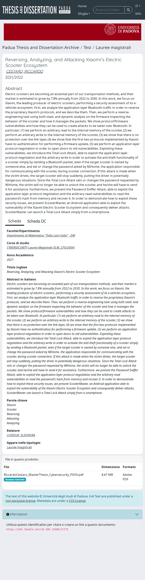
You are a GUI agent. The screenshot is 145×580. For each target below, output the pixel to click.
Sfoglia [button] (83, 14)
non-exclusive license (20, 501)
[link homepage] (37, 9)
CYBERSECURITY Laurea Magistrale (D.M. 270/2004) (41, 247)
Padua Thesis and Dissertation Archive (40, 47)
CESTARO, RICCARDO (24, 71)
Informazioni (18, 514)
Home (82, 6)
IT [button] (136, 6)
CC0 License (77, 501)
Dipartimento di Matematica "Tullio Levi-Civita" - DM (41, 235)
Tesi (87, 47)
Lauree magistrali (113, 47)
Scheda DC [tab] (36, 221)
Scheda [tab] (14, 221)
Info (138, 14)
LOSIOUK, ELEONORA (21, 435)
